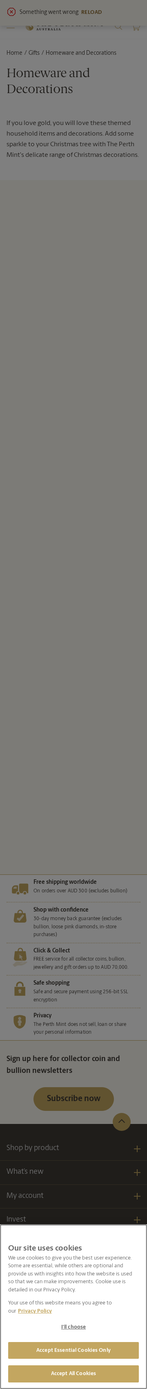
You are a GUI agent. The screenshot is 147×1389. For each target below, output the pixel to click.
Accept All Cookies (73, 1373)
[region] (73, 1306)
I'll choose (73, 1327)
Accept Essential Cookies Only (73, 1350)
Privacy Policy (35, 1311)
